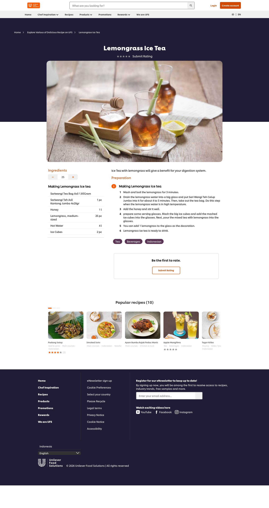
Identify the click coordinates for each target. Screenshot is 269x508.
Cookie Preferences (99, 387)
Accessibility (94, 428)
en (239, 14)
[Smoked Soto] (104, 325)
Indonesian (154, 241)
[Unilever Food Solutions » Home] (34, 5)
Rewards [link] (122, 14)
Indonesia (46, 446)
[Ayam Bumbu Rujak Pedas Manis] (142, 325)
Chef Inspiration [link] (47, 14)
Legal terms (94, 408)
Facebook (165, 412)
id (233, 14)
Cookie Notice (95, 421)
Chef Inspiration (48, 387)
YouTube (146, 412)
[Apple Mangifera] (181, 325)
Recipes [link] (69, 14)
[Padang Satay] (65, 325)
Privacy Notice (95, 415)
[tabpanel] (65, 333)
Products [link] (84, 14)
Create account (230, 5)
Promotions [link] (105, 14)
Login (213, 5)
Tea (117, 241)
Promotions (45, 408)
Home (42, 380)
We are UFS (45, 421)
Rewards (43, 415)
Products (43, 401)
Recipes (43, 394)
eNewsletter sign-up (99, 380)
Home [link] (28, 14)
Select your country (98, 394)
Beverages (133, 241)
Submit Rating (166, 270)
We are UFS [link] (143, 14)
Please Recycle (96, 401)
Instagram (186, 412)
